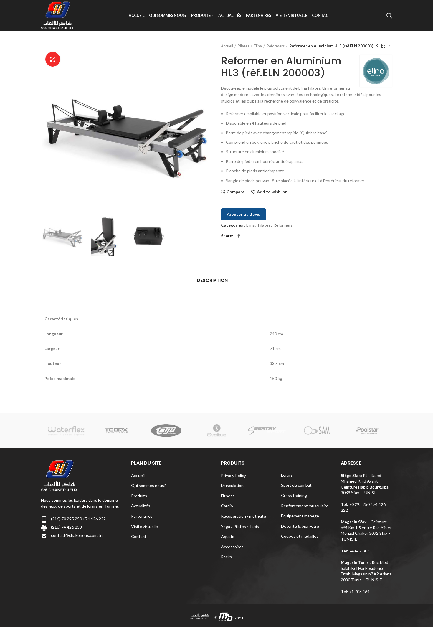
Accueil (227, 46)
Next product (389, 46)
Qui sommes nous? (148, 485)
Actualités (140, 505)
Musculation (232, 485)
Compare (235, 192)
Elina (258, 46)
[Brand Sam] (317, 430)
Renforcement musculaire (304, 505)
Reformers (276, 46)
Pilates (243, 46)
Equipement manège (300, 515)
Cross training (294, 495)
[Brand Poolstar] (367, 430)
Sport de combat (296, 485)
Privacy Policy (233, 475)
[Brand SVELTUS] (216, 430)
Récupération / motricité (243, 516)
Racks (226, 556)
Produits (139, 495)
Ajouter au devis (243, 214)
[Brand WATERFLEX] (66, 430)
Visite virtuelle (144, 526)
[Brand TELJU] (166, 430)
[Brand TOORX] (116, 430)
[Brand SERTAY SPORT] (267, 430)
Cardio (227, 505)
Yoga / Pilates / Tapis (240, 526)
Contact (138, 536)
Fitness (227, 495)
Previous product (377, 46)
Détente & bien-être (300, 526)
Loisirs (287, 475)
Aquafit (228, 536)
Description (212, 280)
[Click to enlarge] (52, 59)
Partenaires (142, 516)
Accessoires (232, 546)
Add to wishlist (272, 192)
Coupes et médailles (299, 536)
